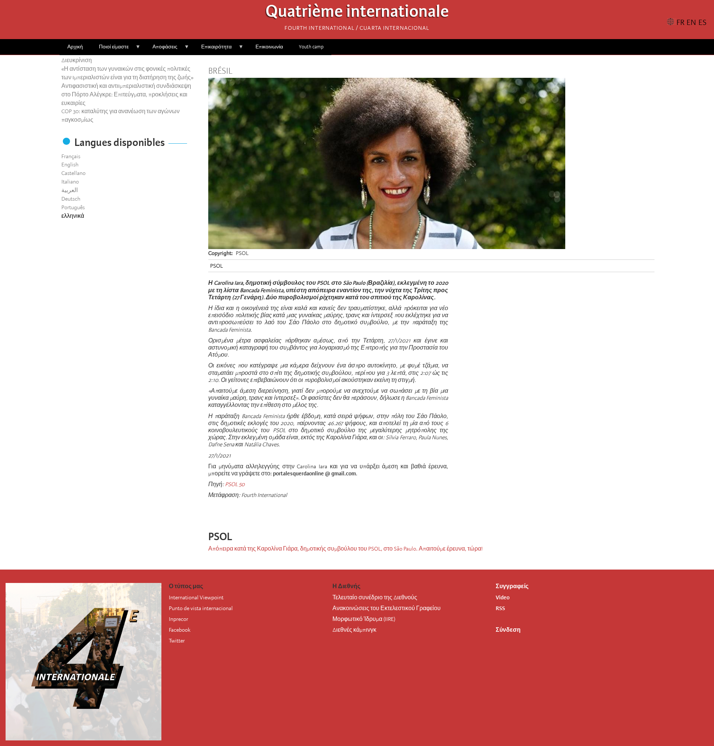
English (69, 164)
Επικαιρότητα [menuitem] (212, 49)
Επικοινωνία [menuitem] (269, 47)
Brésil (220, 71)
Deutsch (70, 198)
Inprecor (178, 619)
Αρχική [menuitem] (75, 47)
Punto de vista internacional (201, 608)
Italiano (70, 181)
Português (73, 207)
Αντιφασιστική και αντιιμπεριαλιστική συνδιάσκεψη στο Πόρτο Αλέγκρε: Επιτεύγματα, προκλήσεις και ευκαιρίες (126, 94)
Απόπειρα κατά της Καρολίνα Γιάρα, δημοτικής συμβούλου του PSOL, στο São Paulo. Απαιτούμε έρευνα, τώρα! (345, 548)
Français (70, 156)
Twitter (177, 640)
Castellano (73, 173)
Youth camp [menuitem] (311, 47)
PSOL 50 (235, 484)
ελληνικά (72, 216)
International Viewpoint (196, 597)
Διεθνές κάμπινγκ (354, 630)
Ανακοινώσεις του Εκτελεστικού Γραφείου (386, 608)
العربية (69, 190)
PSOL (216, 265)
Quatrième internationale (357, 13)
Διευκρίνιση (76, 60)
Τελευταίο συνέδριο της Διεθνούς (374, 597)
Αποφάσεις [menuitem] (161, 49)
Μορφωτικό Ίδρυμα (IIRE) (363, 619)
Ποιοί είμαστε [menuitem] (110, 49)
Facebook (179, 630)
